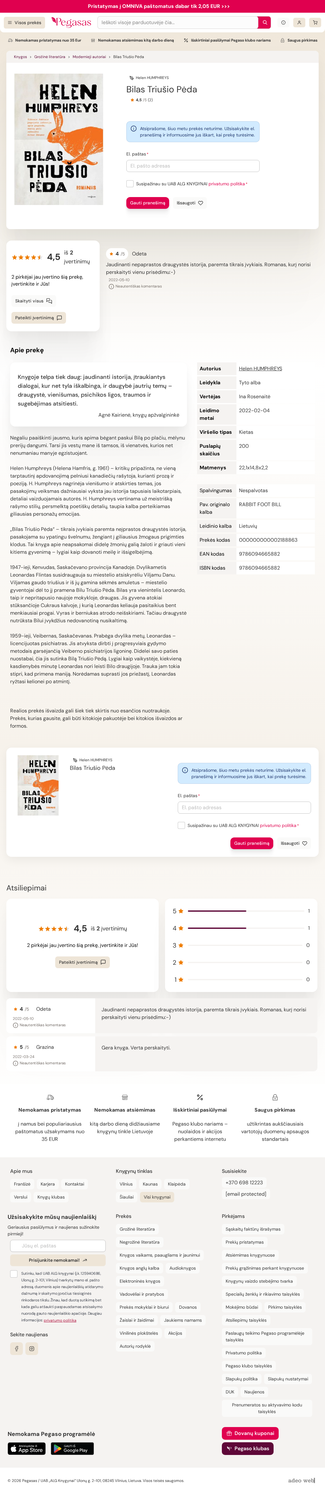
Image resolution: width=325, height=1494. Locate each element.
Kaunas (150, 1184)
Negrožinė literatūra (140, 1242)
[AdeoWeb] (302, 1481)
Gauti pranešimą (147, 203)
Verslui (20, 1197)
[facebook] (16, 1348)
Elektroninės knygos (140, 1281)
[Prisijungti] (299, 22)
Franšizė (22, 1184)
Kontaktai (74, 1184)
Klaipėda (177, 1184)
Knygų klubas (51, 1197)
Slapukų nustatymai (288, 1379)
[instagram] (31, 1348)
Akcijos (175, 1333)
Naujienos (254, 1392)
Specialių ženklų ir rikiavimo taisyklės (263, 1294)
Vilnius (126, 1184)
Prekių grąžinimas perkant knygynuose (265, 1268)
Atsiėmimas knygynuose (250, 1255)
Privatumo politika (244, 1353)
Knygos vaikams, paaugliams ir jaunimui (160, 1255)
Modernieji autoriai (89, 56)
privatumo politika (227, 184)
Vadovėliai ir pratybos (142, 1294)
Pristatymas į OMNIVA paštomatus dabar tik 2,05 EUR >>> (159, 6)
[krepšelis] (315, 22)
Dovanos (188, 1307)
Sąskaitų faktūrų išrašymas (253, 1229)
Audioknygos (182, 1268)
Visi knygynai (157, 1197)
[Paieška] (263, 22)
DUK (230, 1392)
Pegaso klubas (252, 1448)
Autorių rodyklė (135, 1346)
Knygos (20, 56)
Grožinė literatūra (49, 56)
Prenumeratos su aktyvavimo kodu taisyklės (267, 1408)
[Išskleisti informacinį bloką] (283, 22)
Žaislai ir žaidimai (137, 1320)
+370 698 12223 (244, 1182)
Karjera (48, 1184)
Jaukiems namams (183, 1320)
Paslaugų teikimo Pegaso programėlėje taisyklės (265, 1336)
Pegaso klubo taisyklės (249, 1366)
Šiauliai (127, 1197)
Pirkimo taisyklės (285, 1307)
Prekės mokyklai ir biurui (144, 1307)
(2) (150, 100)
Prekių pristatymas (245, 1242)
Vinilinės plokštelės (139, 1333)
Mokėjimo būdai (242, 1307)
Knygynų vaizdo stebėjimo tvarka (259, 1281)
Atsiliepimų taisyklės (246, 1320)
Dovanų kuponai (254, 1433)
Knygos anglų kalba (139, 1268)
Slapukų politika (242, 1379)
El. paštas (136, 154)
